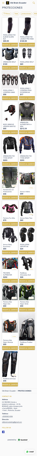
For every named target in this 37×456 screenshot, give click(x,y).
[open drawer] (3, 2)
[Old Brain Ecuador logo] (7, 2)
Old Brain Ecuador (18, 3)
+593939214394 (7, 416)
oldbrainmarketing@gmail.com (12, 422)
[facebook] (3, 432)
